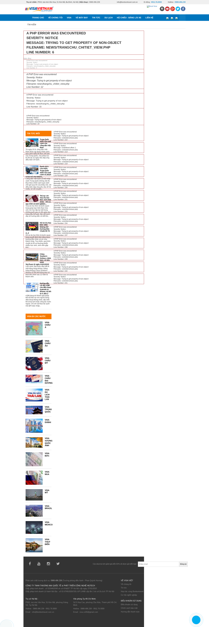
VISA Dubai (48, 421)
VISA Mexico (49, 523)
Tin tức (124, 588)
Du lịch (108, 17)
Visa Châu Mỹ (47, 360)
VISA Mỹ (47, 491)
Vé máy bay (82, 17)
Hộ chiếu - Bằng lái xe (129, 17)
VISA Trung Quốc (48, 409)
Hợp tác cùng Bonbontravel (132, 591)
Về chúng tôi (55, 17)
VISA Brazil (48, 507)
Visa (69, 17)
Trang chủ (38, 17)
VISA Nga (47, 473)
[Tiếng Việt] (167, 17)
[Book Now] (152, 6)
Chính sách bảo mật (129, 608)
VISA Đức (47, 454)
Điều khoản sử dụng (129, 604)
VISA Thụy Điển (47, 541)
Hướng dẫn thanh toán (130, 612)
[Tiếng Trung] (176, 17)
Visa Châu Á (47, 324)
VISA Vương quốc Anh (48, 442)
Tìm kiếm (31, 24)
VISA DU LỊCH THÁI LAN (47, 394)
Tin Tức (96, 17)
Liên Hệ (149, 17)
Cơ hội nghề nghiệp (129, 595)
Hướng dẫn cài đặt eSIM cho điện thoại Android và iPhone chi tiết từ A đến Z (45, 288)
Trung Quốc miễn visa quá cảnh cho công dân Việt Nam (45, 143)
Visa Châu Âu (47, 343)
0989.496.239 (56, 580)
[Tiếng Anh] (172, 17)
